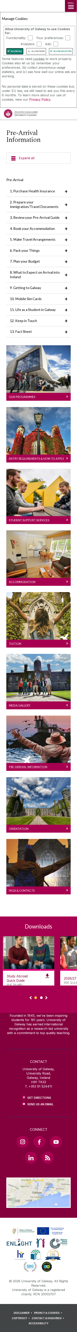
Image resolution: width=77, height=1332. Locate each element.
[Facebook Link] (39, 1142)
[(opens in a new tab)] (38, 1235)
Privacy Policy (39, 99)
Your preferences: (50, 38)
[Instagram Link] (22, 1142)
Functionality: (16, 38)
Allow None (38, 51)
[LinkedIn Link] (31, 1158)
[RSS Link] (48, 1158)
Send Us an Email (40, 1104)
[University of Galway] (21, 114)
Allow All (16, 51)
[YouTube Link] (56, 1142)
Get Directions (39, 1097)
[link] (37, 1231)
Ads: (48, 44)
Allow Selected (62, 51)
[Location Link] (38, 1205)
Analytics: (28, 44)
